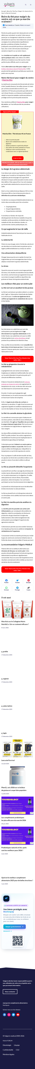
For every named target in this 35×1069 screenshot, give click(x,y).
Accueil (3, 11)
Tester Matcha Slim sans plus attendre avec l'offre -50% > (17, 359)
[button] (25, 5)
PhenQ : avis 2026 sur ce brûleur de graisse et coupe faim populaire (13, 789)
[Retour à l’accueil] (9, 4)
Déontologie (7, 1045)
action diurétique (20, 338)
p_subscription (6, 706)
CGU (17, 1050)
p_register (5, 679)
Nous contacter (10, 991)
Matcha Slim (7, 80)
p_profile (4, 652)
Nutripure (6, 1005)
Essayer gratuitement (13, 927)
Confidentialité (8, 1050)
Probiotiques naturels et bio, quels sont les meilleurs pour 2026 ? (14, 849)
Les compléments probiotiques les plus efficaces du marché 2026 (13, 819)
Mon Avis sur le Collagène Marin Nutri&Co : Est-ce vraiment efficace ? (15, 622)
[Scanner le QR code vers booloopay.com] (17, 941)
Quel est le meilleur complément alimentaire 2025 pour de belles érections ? (17, 879)
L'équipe (17, 1045)
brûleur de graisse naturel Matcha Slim (13, 69)
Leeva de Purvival (8, 760)
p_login (4, 733)
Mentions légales (8, 1054)
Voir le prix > (17, 158)
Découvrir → (7, 931)
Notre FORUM (7, 1040)
